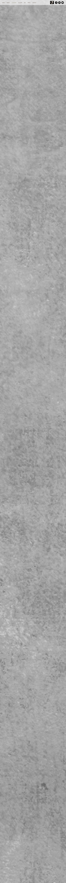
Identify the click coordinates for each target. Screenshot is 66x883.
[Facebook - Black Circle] (56, 2)
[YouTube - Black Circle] (62, 2)
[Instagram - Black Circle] (59, 2)
